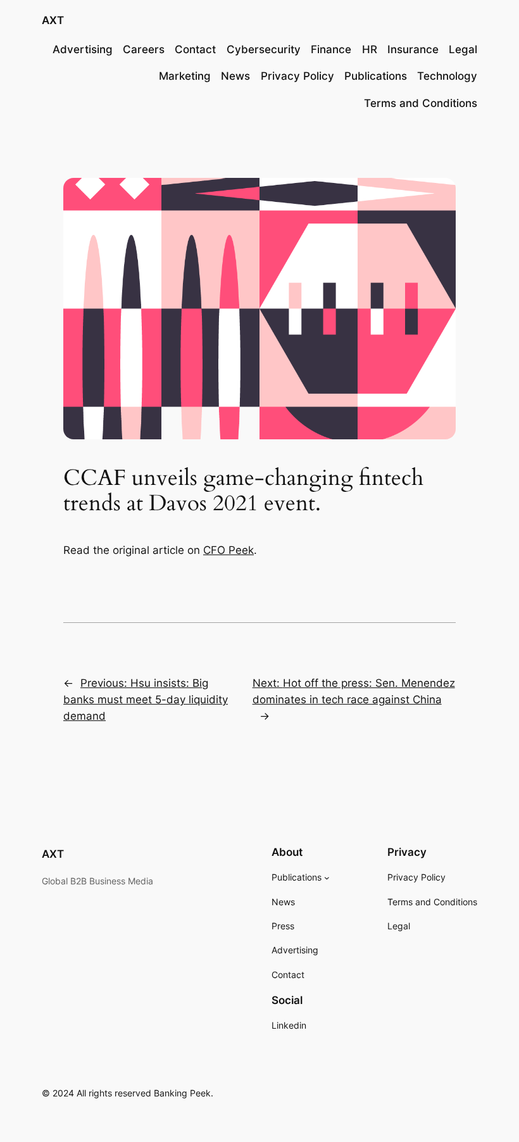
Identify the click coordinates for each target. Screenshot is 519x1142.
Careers (144, 49)
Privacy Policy (297, 76)
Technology (447, 76)
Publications (375, 76)
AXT (53, 20)
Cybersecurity (264, 49)
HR (369, 49)
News (235, 76)
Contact (195, 49)
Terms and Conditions (420, 103)
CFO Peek (228, 550)
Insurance (413, 49)
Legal (463, 49)
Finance (331, 49)
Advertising (83, 49)
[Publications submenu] (327, 878)
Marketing (185, 76)
